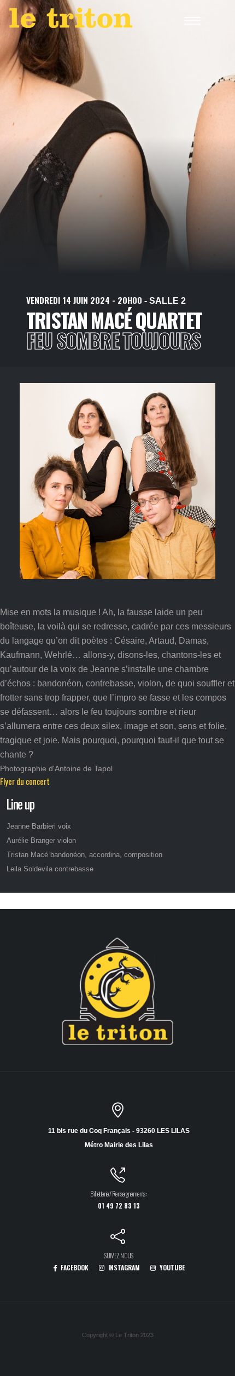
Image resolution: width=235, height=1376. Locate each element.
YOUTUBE (171, 1267)
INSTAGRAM (123, 1267)
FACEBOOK (74, 1267)
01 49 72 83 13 (119, 1205)
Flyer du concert (25, 781)
